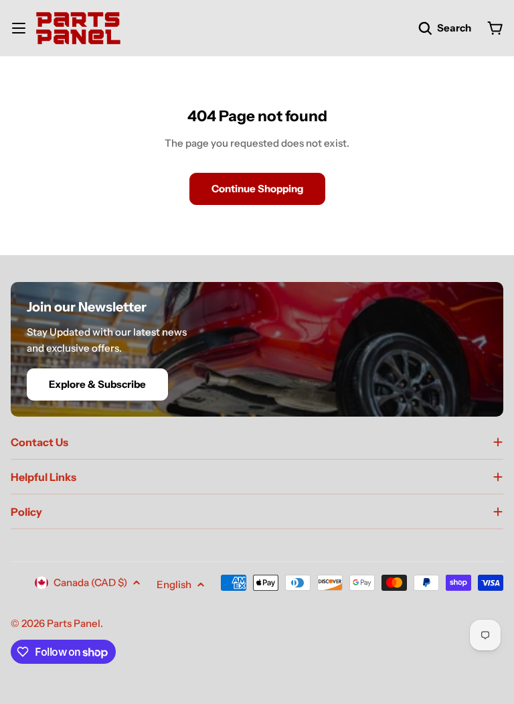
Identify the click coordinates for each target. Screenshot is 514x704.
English (174, 584)
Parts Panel (73, 623)
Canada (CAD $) (90, 582)
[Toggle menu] (19, 28)
